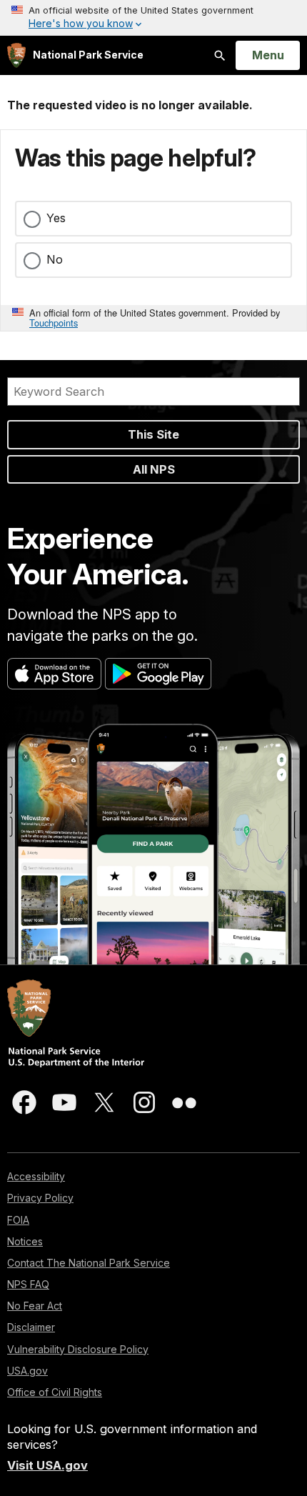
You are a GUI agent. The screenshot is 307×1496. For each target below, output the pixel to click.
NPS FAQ (28, 1284)
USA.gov (27, 1371)
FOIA (18, 1220)
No (54, 259)
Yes (56, 218)
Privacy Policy (40, 1198)
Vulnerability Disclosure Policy (78, 1349)
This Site (153, 434)
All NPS (154, 469)
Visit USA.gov (47, 1465)
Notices (25, 1241)
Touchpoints (53, 322)
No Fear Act (34, 1306)
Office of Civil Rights (54, 1392)
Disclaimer (31, 1327)
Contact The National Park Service (88, 1263)
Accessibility (36, 1176)
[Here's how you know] (153, 18)
